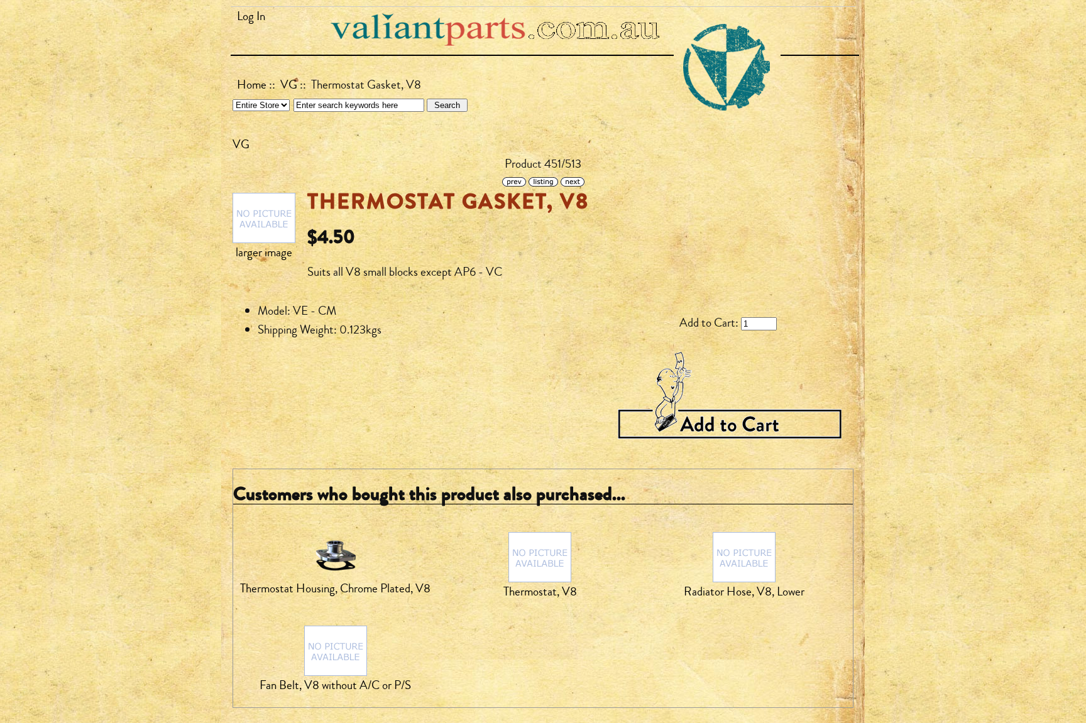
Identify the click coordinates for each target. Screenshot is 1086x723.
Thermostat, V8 (540, 592)
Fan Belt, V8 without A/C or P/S (335, 685)
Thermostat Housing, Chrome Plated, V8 (335, 588)
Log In (251, 16)
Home (251, 85)
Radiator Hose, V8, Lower (744, 592)
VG (288, 85)
